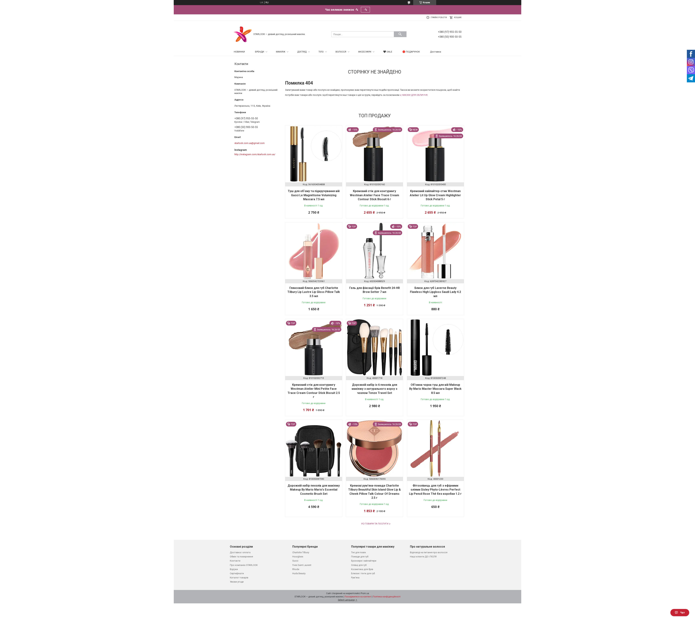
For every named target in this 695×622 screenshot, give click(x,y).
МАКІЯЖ (280, 51)
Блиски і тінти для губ (363, 573)
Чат (682, 612)
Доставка (435, 51)
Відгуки (234, 569)
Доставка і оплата (240, 552)
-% (365, 9)
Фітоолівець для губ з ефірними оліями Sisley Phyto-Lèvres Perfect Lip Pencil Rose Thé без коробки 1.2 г (435, 489)
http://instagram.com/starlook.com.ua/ (254, 154)
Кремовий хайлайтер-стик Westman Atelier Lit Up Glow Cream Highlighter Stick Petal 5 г (435, 195)
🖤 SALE (387, 51)
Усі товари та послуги (374, 523)
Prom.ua (365, 593)
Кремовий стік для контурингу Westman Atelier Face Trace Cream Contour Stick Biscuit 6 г (374, 195)
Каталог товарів (239, 577)
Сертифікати (237, 573)
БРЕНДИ (259, 51)
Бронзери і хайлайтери (363, 560)
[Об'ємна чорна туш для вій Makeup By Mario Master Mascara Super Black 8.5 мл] (435, 347)
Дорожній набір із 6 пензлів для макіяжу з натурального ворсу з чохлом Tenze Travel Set (374, 389)
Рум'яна (355, 577)
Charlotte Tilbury (300, 552)
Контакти (235, 560)
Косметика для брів (362, 569)
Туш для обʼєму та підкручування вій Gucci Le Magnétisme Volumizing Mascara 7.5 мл (314, 195)
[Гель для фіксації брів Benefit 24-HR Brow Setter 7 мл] (374, 250)
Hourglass (297, 556)
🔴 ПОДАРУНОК (411, 51)
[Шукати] (400, 34)
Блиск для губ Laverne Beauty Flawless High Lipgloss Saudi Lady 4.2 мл (435, 292)
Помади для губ (359, 556)
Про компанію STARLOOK (244, 565)
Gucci (295, 560)
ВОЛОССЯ (341, 51)
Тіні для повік (358, 552)
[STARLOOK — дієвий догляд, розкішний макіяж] (242, 34)
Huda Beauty (299, 573)
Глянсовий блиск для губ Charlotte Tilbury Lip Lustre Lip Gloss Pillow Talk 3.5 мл (313, 292)
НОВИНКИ (239, 51)
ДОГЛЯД (302, 51)
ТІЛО (321, 51)
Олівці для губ (359, 565)
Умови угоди (237, 581)
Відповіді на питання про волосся (428, 552)
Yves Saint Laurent (301, 565)
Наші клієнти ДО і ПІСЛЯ (423, 556)
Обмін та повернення (241, 556)
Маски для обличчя (414, 95)
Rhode (295, 569)
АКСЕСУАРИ (364, 51)
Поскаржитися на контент (358, 596)
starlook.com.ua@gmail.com (249, 143)
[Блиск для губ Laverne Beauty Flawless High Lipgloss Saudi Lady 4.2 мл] (435, 250)
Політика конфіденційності (387, 596)
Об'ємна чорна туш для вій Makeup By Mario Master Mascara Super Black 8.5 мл (435, 389)
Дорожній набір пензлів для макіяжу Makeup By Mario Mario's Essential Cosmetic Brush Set (314, 489)
